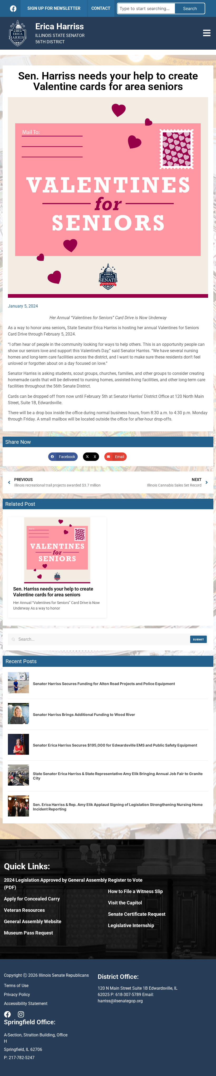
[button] (207, 33)
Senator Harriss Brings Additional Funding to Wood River (84, 714)
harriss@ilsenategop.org (120, 1000)
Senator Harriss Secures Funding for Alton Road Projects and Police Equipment (104, 683)
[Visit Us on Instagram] (20, 1014)
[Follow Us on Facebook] (13, 8)
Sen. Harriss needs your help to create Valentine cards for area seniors (53, 591)
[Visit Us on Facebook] (7, 1014)
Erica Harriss (59, 26)
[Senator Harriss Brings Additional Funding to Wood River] (18, 722)
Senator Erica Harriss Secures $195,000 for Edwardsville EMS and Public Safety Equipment (115, 745)
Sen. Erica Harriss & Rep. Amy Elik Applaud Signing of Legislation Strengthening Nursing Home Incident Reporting (118, 806)
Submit (198, 639)
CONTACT (100, 8)
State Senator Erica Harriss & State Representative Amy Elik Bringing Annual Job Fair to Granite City (118, 775)
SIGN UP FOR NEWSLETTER (53, 8)
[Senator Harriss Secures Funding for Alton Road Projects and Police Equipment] (18, 691)
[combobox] (146, 8)
